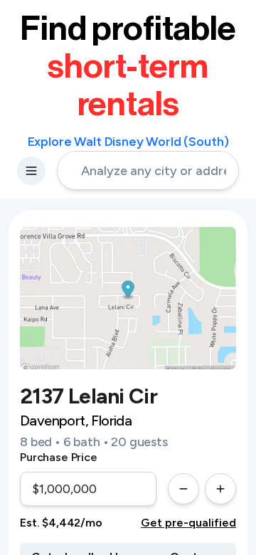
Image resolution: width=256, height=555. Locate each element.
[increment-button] (220, 488)
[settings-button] (31, 171)
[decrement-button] (183, 488)
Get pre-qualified (188, 522)
